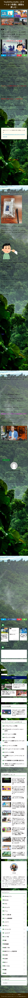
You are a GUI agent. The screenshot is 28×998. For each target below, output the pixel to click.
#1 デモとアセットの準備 (10, 726)
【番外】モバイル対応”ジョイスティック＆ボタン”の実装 (14, 764)
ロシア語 (14, 936)
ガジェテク (14, 907)
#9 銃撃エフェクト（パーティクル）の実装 (14, 756)
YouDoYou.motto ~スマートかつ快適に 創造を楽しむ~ (14, 4)
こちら (10, 238)
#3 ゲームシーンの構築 (10, 734)
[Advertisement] (14, 554)
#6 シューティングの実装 (10, 745)
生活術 (14, 958)
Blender (14, 900)
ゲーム (14, 911)
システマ (14, 922)
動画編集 (14, 944)
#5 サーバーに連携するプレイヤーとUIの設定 (14, 741)
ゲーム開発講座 (14, 918)
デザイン (14, 925)
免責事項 (19, 994)
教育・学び (14, 947)
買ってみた (14, 966)
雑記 (2, 29)
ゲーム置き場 (14, 914)
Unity (14, 903)
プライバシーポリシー (11, 994)
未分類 (14, 955)
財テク (14, 962)
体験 (14, 940)
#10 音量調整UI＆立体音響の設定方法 (14, 760)
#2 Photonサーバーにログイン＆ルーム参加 (14, 730)
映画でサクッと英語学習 (14, 951)
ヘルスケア (14, 933)
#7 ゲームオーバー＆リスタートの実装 (14, 749)
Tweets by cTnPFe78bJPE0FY (9, 770)
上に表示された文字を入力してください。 (12, 672)
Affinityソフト (14, 896)
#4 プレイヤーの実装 (9, 737)
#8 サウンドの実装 (9, 752)
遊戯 (14, 969)
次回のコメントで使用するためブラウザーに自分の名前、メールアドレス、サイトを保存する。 (13, 665)
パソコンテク (14, 929)
